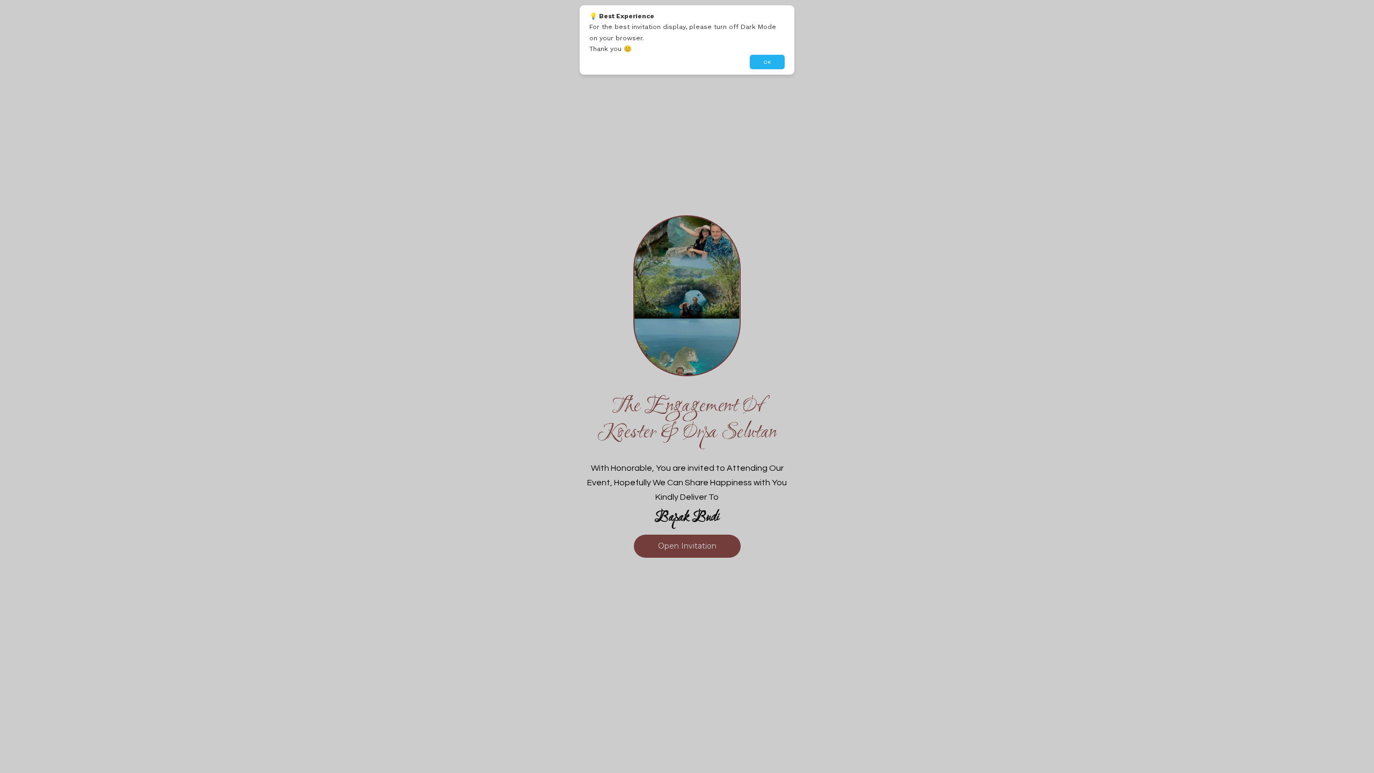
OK (767, 62)
